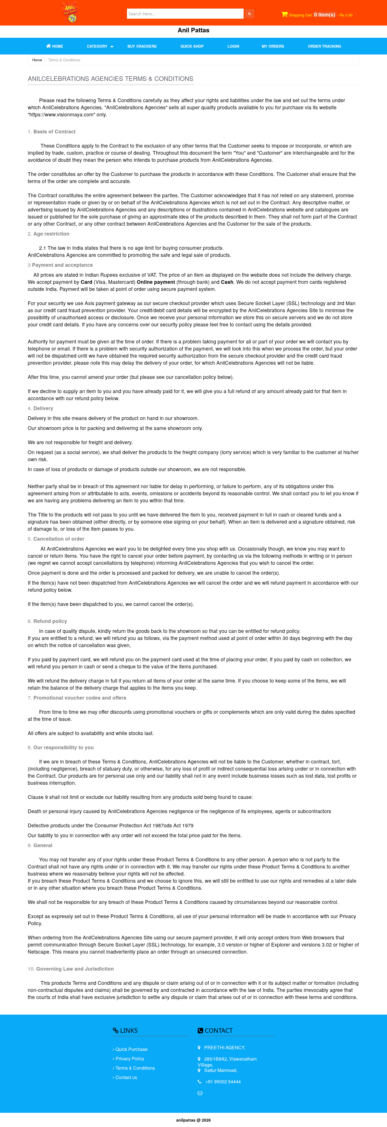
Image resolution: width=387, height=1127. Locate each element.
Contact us (126, 1077)
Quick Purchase (132, 1049)
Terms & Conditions (135, 1068)
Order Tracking (324, 46)
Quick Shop (192, 46)
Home (37, 59)
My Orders (273, 46)
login (233, 46)
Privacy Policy (130, 1058)
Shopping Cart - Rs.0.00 (321, 14)
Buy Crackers (142, 46)
